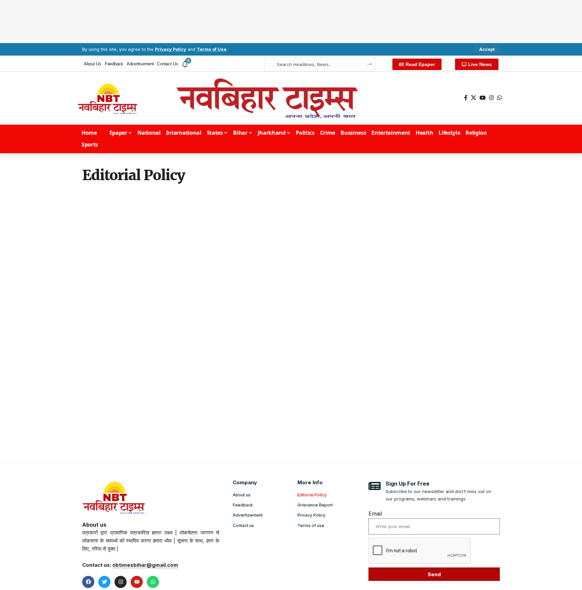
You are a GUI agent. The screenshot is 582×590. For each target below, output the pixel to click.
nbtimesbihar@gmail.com (145, 565)
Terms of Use (211, 49)
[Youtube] (137, 582)
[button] (487, 49)
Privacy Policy (170, 49)
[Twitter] (104, 582)
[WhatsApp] (499, 97)
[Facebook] (465, 97)
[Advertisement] (291, 20)
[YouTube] (482, 97)
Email (375, 513)
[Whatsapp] (153, 582)
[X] (473, 97)
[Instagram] (491, 97)
